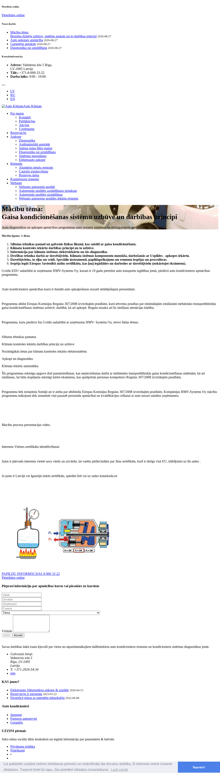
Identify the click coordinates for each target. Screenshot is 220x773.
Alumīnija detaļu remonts (36, 167)
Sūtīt (6, 635)
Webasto (16, 183)
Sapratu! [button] (199, 767)
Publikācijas (27, 121)
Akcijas (24, 125)
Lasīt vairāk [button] (119, 769)
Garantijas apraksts (23, 44)
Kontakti (25, 117)
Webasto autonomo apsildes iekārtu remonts (48, 198)
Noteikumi (17, 750)
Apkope (15, 136)
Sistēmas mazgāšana (32, 156)
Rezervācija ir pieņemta (26, 694)
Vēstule (7, 631)
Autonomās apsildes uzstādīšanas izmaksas (48, 190)
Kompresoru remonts (24, 179)
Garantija (16, 722)
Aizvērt (18, 635)
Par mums (17, 113)
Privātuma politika (22, 746)
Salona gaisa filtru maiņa (35, 148)
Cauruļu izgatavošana (33, 171)
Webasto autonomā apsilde (37, 187)
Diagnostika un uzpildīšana (28, 48)
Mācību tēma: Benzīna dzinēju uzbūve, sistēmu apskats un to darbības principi (53, 34)
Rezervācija (18, 133)
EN (12, 99)
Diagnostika (27, 140)
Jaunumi (16, 715)
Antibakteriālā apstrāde (34, 144)
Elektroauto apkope (32, 160)
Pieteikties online (13, 15)
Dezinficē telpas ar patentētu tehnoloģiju (37, 698)
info (12, 673)
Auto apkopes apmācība (26, 40)
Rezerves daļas (29, 175)
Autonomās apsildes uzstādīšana (41, 194)
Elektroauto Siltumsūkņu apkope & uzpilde (39, 690)
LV (12, 91)
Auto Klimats (32, 106)
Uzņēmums (26, 129)
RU (12, 95)
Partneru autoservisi (23, 718)
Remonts (16, 163)
